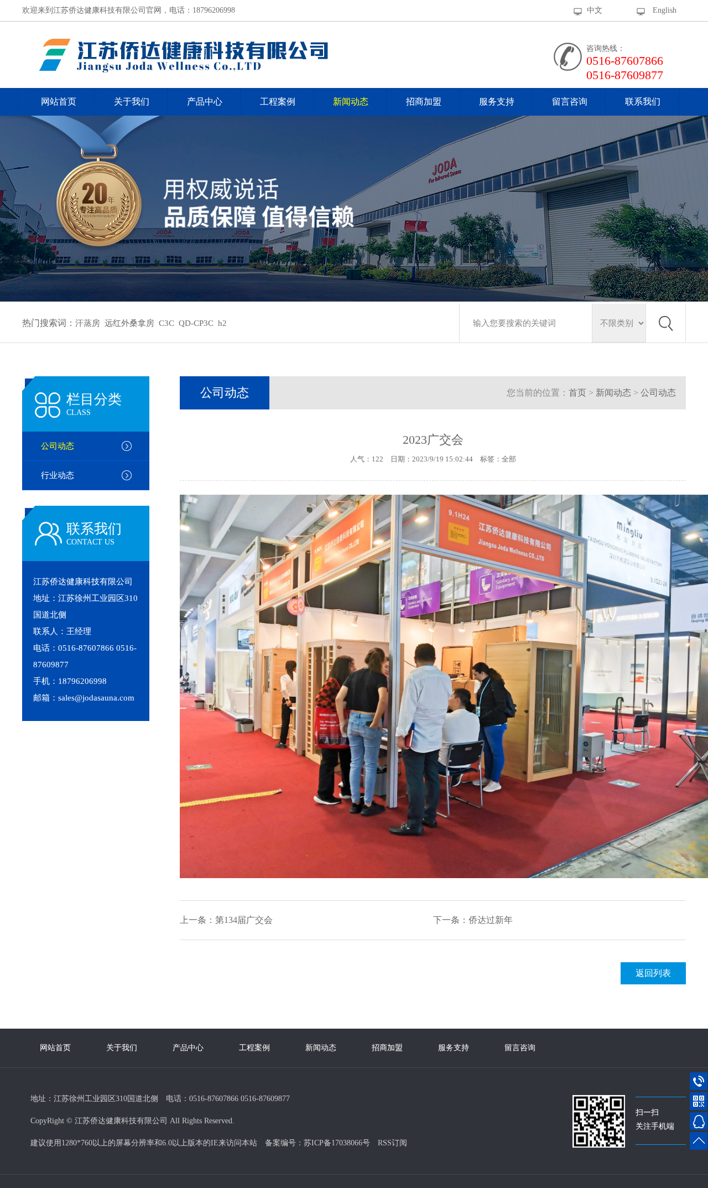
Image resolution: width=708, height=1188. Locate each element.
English (664, 10)
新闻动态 (350, 101)
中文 (594, 10)
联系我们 (642, 101)
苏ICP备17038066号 (337, 1143)
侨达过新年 (490, 920)
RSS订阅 (392, 1143)
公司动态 (57, 446)
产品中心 (204, 101)
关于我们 (131, 101)
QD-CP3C (196, 323)
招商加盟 (423, 101)
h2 (222, 323)
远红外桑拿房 (129, 323)
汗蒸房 (87, 323)
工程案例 (277, 101)
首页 (577, 392)
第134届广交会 (244, 920)
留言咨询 (569, 101)
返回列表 (653, 973)
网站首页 (58, 101)
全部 (509, 459)
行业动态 (57, 475)
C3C (166, 323)
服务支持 (496, 101)
